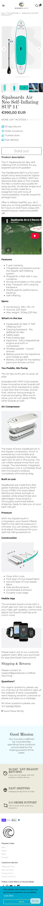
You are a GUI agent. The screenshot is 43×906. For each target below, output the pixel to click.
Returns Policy (8, 870)
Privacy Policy (7, 873)
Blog (4, 854)
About (4, 851)
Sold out (21, 151)
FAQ (3, 847)
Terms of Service (8, 877)
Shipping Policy (8, 866)
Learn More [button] (8, 896)
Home (3, 13)
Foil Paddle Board (13, 13)
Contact (5, 857)
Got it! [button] (21, 902)
